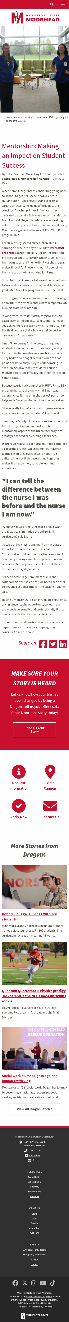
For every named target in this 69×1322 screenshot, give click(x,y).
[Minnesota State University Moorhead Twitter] (25, 1283)
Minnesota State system (39, 1296)
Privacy (48, 1306)
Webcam (34, 1233)
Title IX (34, 1264)
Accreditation (34, 1177)
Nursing (28, 117)
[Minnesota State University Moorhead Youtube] (43, 1283)
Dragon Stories (13, 117)
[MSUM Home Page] (34, 17)
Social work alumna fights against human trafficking (29, 1078)
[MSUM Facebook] (15, 1283)
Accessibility (36, 1306)
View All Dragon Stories (34, 1109)
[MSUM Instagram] (33, 1283)
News (34, 1218)
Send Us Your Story (34, 730)
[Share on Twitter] (53, 644)
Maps (34, 1213)
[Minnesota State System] (34, 1316)
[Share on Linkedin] (63, 644)
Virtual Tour (34, 1228)
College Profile (34, 1182)
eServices (34, 1196)
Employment (34, 1191)
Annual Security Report (34, 1250)
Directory (34, 1186)
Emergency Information (34, 1254)
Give (34, 1160)
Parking (34, 1223)
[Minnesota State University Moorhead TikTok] (52, 1283)
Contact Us (34, 1155)
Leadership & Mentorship (19, 179)
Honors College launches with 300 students (29, 917)
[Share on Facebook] (43, 644)
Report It (35, 1259)
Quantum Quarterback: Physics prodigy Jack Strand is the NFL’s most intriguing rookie (34, 996)
